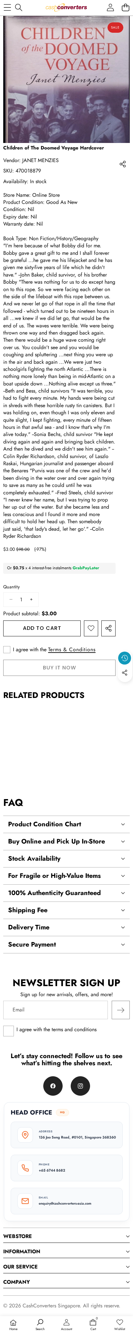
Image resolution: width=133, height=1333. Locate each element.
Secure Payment (32, 944)
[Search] (18, 7)
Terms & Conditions (72, 649)
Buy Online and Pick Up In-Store (56, 841)
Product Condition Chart (44, 824)
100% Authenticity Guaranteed (54, 893)
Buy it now (59, 667)
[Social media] (124, 672)
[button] (125, 7)
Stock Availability (34, 858)
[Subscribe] (121, 1010)
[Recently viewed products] (124, 658)
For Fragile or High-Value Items (54, 875)
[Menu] (7, 7)
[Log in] (110, 7)
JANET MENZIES (40, 160)
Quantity (11, 587)
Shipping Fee (27, 910)
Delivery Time (28, 927)
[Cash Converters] (66, 7)
